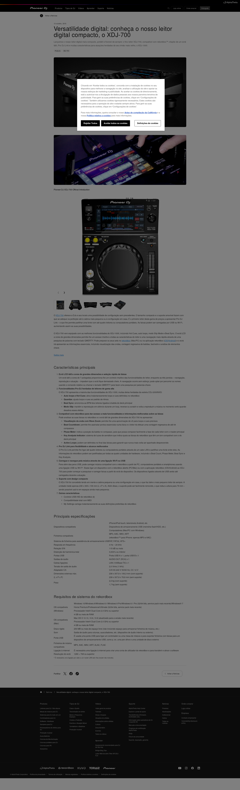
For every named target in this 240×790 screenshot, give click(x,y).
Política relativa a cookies (99, 115)
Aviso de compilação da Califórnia (140, 112)
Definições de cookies (147, 123)
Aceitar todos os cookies (115, 123)
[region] (121, 105)
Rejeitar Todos (90, 123)
